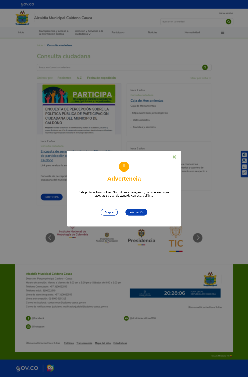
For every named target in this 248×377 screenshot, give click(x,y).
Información (136, 212)
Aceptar (109, 212)
